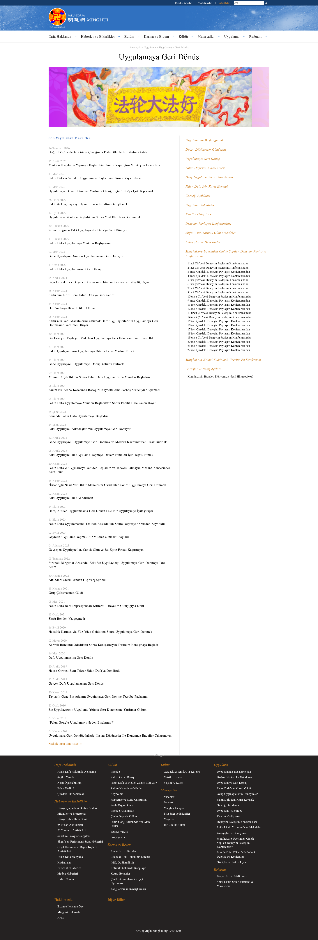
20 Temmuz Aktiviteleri (71, 830)
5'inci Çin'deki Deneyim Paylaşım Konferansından (218, 280)
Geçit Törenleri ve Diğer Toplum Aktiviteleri (77, 849)
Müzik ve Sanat (173, 777)
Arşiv (60, 917)
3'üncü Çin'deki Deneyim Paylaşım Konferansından (219, 271)
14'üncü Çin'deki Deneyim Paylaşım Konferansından (220, 317)
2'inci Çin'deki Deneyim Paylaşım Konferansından (218, 267)
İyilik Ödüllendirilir (122, 862)
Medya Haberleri (67, 873)
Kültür (183, 36)
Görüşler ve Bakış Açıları (203, 368)
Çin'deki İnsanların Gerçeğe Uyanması (127, 881)
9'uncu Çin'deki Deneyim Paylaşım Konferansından (219, 300)
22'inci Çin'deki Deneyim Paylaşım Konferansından (219, 350)
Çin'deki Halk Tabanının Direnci (130, 857)
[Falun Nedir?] (57, 10)
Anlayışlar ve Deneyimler (203, 242)
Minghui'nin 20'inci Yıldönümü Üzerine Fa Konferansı (223, 359)
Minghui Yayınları (184, 2)
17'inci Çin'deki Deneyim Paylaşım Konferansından (219, 329)
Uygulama (231, 36)
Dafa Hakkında (60, 36)
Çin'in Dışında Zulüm (124, 816)
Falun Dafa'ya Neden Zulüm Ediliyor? (134, 782)
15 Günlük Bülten (175, 825)
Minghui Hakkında (68, 912)
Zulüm (129, 36)
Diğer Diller (224, 2)
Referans (255, 36)
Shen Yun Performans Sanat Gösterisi (80, 841)
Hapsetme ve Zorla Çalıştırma (128, 799)
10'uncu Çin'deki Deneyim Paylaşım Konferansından (220, 296)
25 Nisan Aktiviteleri (70, 825)
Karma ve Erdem (156, 36)
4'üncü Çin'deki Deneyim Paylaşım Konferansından (219, 276)
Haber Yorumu (66, 879)
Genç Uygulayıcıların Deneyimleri (209, 177)
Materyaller (206, 36)
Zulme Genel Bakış (122, 777)
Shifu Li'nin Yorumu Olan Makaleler (211, 232)
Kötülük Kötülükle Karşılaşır (128, 868)
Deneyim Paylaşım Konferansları (208, 223)
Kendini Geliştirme (199, 214)
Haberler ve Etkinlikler (98, 36)
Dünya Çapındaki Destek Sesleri (77, 808)
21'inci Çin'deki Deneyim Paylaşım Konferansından (219, 346)
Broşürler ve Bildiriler (177, 813)
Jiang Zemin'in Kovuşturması (128, 889)
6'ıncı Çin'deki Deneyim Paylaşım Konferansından (218, 284)
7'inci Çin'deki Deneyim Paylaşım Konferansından (218, 288)
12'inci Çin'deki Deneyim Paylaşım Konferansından (219, 309)
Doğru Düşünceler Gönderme (206, 149)
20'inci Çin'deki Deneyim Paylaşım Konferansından (219, 341)
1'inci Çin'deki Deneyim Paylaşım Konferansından (218, 263)
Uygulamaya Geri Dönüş (174, 47)
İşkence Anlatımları (122, 810)
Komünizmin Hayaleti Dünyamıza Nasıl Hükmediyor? (220, 376)
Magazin (169, 819)
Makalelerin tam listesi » (65, 743)
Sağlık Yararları (66, 777)
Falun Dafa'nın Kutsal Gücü (205, 167)
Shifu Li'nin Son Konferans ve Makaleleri (235, 884)
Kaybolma (117, 794)
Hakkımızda (63, 899)
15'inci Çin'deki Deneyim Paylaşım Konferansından (219, 321)
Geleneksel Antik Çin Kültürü (182, 771)
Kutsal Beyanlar (120, 873)
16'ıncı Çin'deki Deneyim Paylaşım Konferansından (219, 325)
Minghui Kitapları (175, 808)
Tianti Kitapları (205, 2)
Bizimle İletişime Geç (70, 906)
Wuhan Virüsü (119, 831)
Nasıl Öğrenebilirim (69, 782)
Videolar (169, 797)
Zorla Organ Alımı (122, 805)
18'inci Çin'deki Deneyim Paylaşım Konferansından (219, 333)
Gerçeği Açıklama (198, 195)
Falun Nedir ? (65, 788)
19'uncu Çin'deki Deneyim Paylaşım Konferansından (220, 337)
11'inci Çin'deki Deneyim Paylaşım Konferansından (219, 304)
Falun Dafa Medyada (70, 857)
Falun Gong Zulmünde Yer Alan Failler (130, 824)
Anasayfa (135, 47)
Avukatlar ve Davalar (123, 851)
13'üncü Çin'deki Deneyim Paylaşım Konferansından (220, 313)
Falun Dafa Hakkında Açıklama (76, 771)
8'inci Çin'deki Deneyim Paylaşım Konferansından (218, 292)
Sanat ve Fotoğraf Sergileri (73, 836)
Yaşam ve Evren (173, 782)
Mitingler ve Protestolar (71, 813)
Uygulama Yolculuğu (200, 205)
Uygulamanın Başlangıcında (205, 140)
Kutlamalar (64, 862)
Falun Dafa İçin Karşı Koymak (207, 186)
